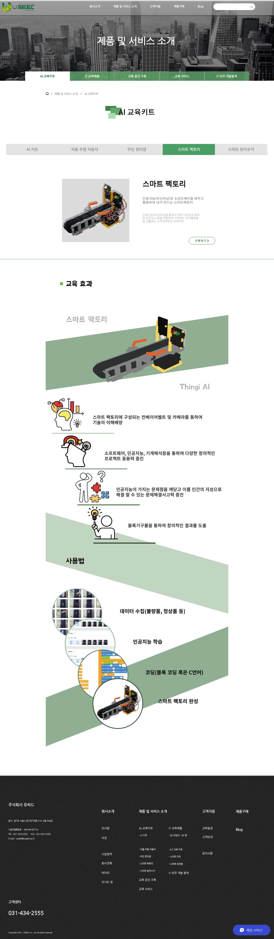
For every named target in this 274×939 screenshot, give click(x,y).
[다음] (126, 210)
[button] (95, 6)
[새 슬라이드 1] (94, 237)
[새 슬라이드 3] (98, 237)
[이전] (65, 210)
